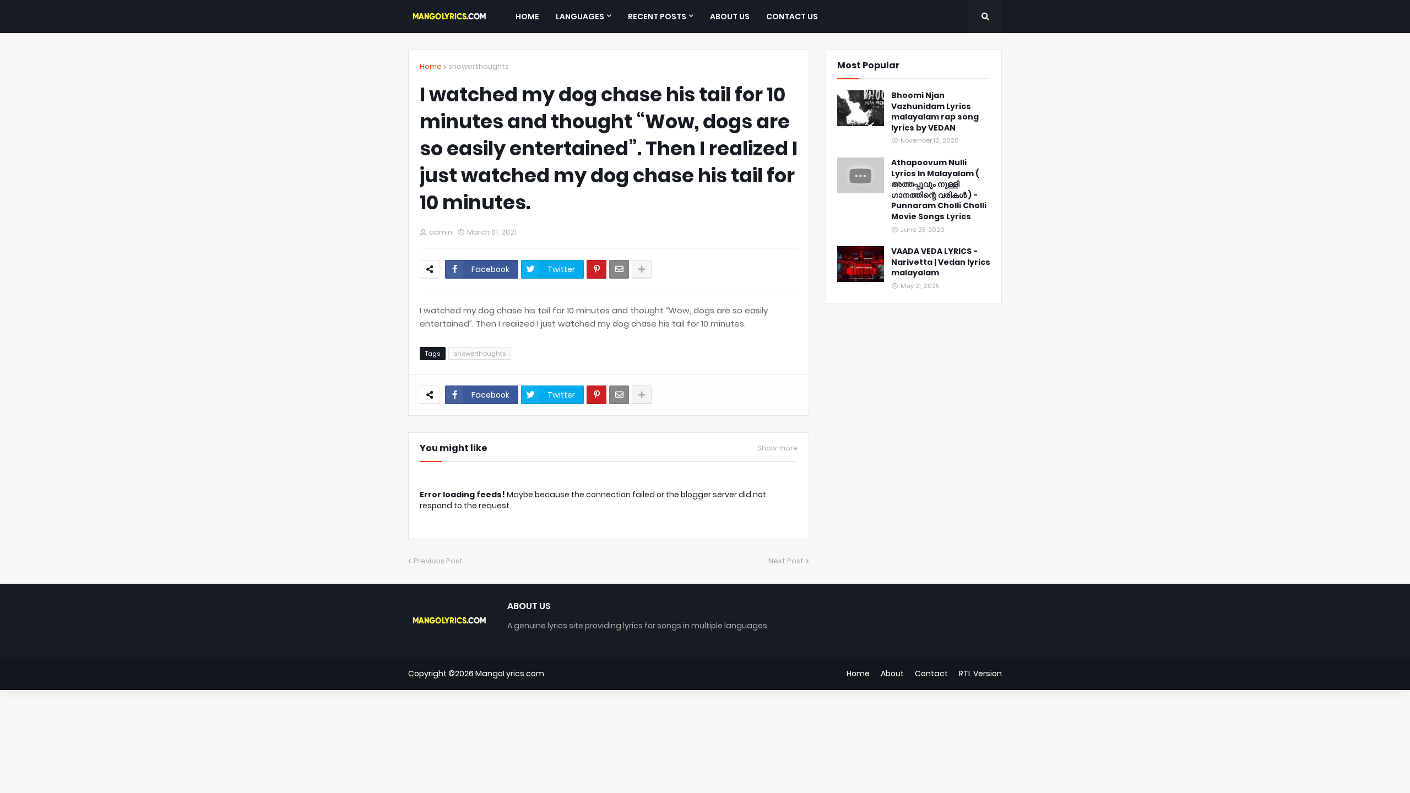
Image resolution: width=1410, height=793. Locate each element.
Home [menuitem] (527, 16)
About (892, 673)
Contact (931, 673)
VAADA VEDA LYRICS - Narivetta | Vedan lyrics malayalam (940, 262)
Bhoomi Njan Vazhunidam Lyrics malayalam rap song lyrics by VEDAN (935, 111)
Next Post (786, 561)
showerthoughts (478, 66)
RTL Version (980, 673)
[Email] (619, 269)
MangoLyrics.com (509, 673)
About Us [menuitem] (730, 16)
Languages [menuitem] (580, 16)
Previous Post (438, 561)
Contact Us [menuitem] (792, 16)
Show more (777, 448)
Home (431, 66)
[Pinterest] (596, 269)
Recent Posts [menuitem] (657, 16)
